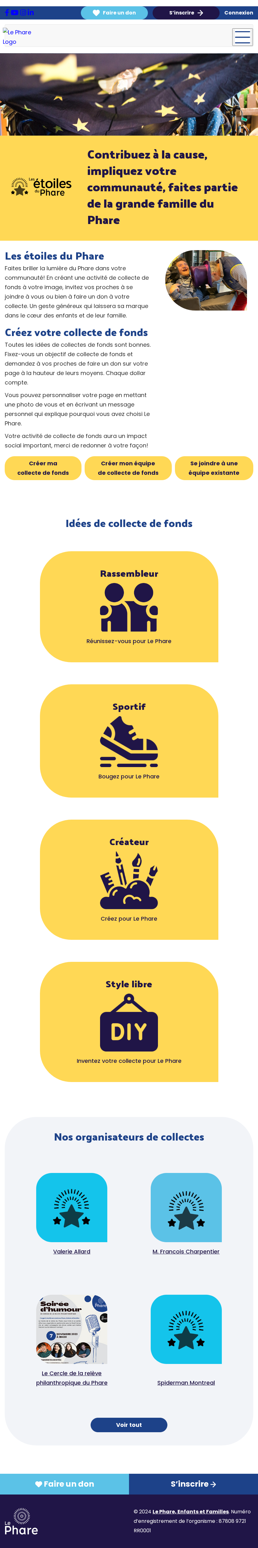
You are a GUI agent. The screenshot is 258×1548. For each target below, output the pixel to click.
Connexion (238, 13)
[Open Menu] (242, 37)
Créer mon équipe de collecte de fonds (128, 468)
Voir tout (129, 1425)
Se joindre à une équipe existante (213, 468)
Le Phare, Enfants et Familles (191, 1511)
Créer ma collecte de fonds (43, 468)
